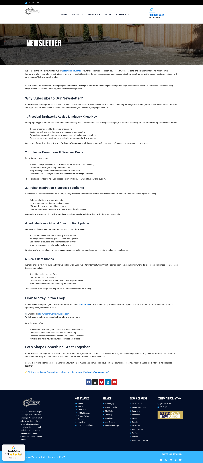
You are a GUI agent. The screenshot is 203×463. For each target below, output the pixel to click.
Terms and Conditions (172, 454)
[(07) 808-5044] (152, 10)
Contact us (122, 14)
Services (93, 14)
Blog (108, 14)
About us (77, 14)
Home (64, 14)
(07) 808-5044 (156, 15)
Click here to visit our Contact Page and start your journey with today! (68, 372)
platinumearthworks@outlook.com (53, 314)
